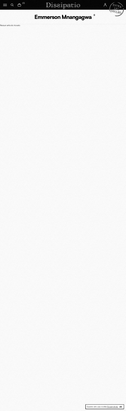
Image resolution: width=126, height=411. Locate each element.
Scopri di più (112, 407)
